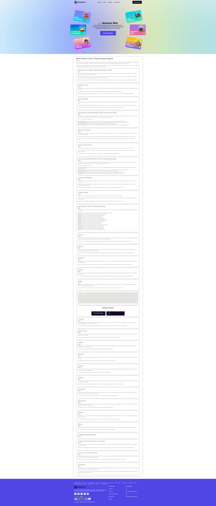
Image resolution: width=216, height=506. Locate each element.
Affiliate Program (77, 482)
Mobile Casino (117, 482)
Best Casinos (84, 482)
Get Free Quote (98, 313)
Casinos (97, 482)
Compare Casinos (104, 482)
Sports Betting (90, 483)
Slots (85, 483)
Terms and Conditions (113, 493)
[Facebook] (75, 494)
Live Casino (111, 482)
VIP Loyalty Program (105, 483)
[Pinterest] (88, 494)
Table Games (97, 483)
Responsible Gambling (79, 483)
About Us (110, 2)
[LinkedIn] (85, 494)
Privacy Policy (111, 496)
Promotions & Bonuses (133, 482)
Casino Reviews (91, 482)
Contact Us (117, 2)
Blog (104, 2)
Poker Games (124, 482)
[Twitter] (78, 494)
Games (99, 2)
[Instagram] (81, 494)
